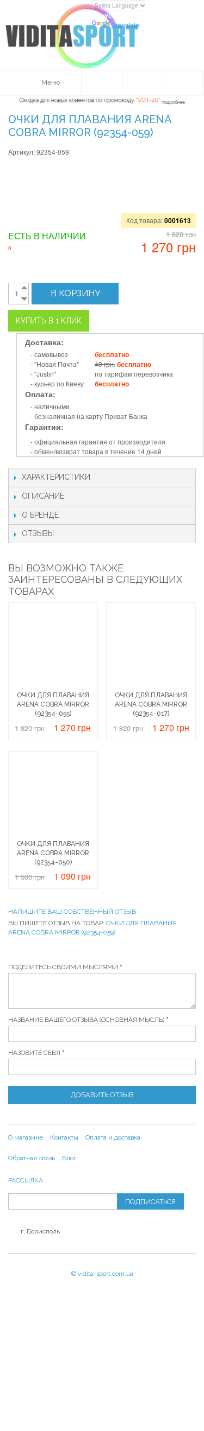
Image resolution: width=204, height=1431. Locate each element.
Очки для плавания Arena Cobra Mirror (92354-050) (53, 853)
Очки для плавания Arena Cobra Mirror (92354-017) (151, 704)
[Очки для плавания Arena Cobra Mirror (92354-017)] (151, 647)
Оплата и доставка (112, 1137)
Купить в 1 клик (49, 320)
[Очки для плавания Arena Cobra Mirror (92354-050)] (53, 795)
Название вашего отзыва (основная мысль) (86, 1019)
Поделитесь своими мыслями (63, 967)
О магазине (25, 1137)
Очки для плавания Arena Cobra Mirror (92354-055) (53, 704)
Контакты (64, 1137)
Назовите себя (34, 1053)
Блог (69, 1158)
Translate (125, 24)
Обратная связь (31, 1158)
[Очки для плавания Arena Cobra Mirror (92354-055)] (53, 647)
